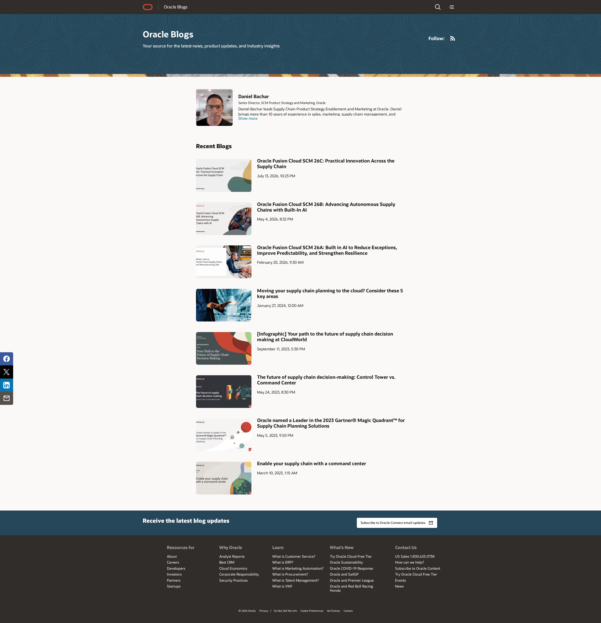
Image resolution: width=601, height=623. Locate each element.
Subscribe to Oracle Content (417, 568)
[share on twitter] (6, 372)
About (172, 556)
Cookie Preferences (311, 610)
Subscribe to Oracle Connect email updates (393, 522)
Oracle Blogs (175, 7)
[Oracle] (148, 7)
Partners (174, 580)
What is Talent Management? (295, 580)
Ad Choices (333, 610)
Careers (173, 562)
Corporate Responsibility (239, 574)
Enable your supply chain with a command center (311, 463)
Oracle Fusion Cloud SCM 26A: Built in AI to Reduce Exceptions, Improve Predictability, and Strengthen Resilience (327, 250)
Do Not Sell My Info (285, 610)
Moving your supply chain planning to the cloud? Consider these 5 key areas (330, 293)
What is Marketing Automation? (298, 568)
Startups (174, 586)
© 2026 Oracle (247, 610)
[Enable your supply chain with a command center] (223, 478)
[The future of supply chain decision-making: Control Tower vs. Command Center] (223, 391)
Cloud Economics (233, 568)
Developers (176, 568)
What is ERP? (282, 562)
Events (400, 580)
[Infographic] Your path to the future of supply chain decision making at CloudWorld (325, 336)
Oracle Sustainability (346, 562)
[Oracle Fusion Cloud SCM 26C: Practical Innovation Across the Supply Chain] (223, 175)
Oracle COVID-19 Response (351, 568)
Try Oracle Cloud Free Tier (351, 556)
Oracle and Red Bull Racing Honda (351, 588)
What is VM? (282, 586)
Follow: (436, 38)
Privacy (263, 610)
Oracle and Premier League (352, 580)
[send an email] (6, 398)
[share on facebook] (6, 358)
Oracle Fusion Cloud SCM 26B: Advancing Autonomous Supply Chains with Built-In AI (326, 207)
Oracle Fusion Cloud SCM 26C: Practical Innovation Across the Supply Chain (325, 163)
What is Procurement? (290, 574)
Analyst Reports (232, 556)
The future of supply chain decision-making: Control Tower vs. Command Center (326, 379)
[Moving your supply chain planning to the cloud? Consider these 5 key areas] (223, 305)
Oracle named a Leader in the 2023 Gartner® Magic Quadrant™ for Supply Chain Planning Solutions (331, 423)
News (399, 586)
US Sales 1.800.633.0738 (415, 556)
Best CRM (226, 562)
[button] (438, 7)
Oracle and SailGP (344, 574)
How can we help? (409, 562)
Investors (174, 574)
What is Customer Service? (293, 556)
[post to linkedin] (6, 385)
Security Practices (233, 580)
